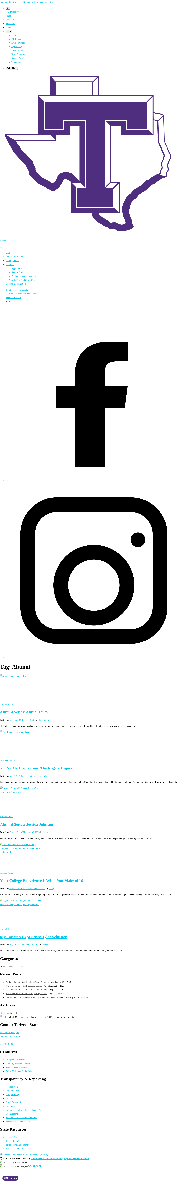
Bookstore (10, 23)
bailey (45, 832)
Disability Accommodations (18, 1063)
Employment (11, 1106)
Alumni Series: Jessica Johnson (26, 824)
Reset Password (18, 54)
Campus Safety (12, 1094)
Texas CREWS (12, 1141)
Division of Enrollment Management (39, 2)
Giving (9, 27)
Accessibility (49, 1158)
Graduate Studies (7, 760)
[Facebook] (94, 480)
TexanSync (16, 62)
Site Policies (37, 1158)
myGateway (16, 46)
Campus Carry (12, 1090)
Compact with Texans (15, 1059)
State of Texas (12, 1137)
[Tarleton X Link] (31, 1166)
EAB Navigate (18, 43)
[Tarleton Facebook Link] (28, 1166)
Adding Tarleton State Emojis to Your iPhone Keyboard (31, 982)
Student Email (17, 58)
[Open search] (8, 8)
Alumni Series (6, 704)
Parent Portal (17, 50)
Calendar (10, 19)
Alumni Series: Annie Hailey (24, 712)
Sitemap (59, 1158)
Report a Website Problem (76, 1158)
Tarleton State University (11, 2)
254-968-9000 (6, 1044)
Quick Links (12, 68)
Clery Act (10, 1098)
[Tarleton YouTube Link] (34, 1166)
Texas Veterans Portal (15, 1148)
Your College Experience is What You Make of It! (41, 880)
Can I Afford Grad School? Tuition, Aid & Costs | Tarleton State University (39, 997)
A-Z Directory (12, 12)
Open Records (12, 1114)
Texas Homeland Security (17, 1145)
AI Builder (16, 39)
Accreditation (12, 1087)
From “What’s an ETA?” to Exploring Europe (26, 993)
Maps (8, 16)
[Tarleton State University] (91, 234)
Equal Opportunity (14, 1102)
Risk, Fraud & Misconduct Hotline (21, 1117)
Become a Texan (7, 240)
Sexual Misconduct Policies (18, 1121)
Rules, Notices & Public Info (19, 1071)
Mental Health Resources (17, 1067)
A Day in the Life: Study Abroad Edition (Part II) (28, 986)
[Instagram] (94, 657)
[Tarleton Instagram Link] (37, 1166)
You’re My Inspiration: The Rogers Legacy (36, 768)
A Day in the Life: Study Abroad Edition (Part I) (27, 989)
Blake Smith (43, 720)
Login (9, 31)
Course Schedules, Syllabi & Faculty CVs (24, 1110)
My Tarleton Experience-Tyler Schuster (33, 937)
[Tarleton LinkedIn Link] (40, 1166)
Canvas (14, 35)
